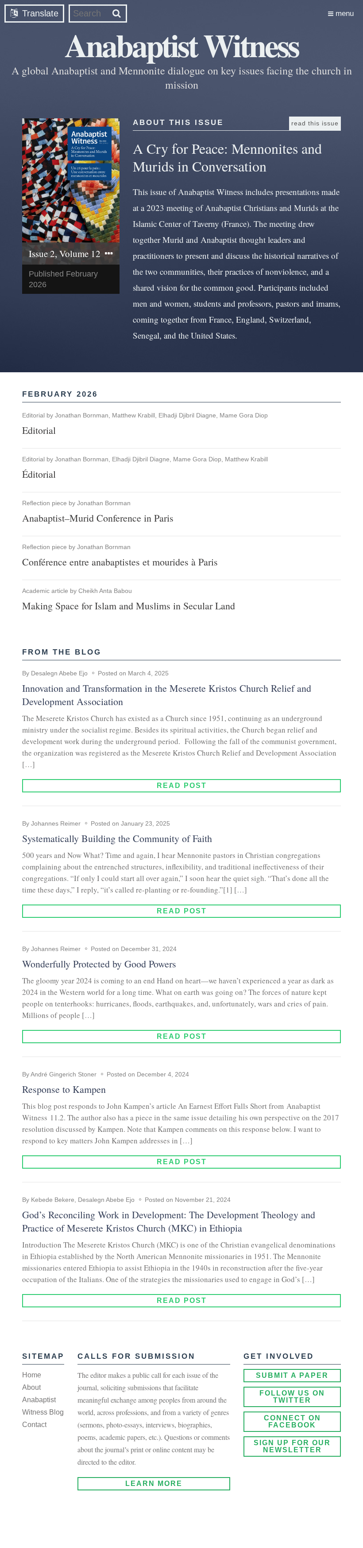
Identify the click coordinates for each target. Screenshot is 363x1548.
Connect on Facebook (292, 1421)
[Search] (117, 13)
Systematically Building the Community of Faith (117, 838)
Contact (34, 1424)
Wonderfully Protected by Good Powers (99, 963)
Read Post (182, 785)
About (31, 1387)
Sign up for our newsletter (292, 1446)
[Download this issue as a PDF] (71, 191)
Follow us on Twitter (292, 1396)
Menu (343, 13)
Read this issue (315, 123)
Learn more (153, 1483)
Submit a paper (292, 1375)
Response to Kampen (64, 1089)
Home (31, 1375)
